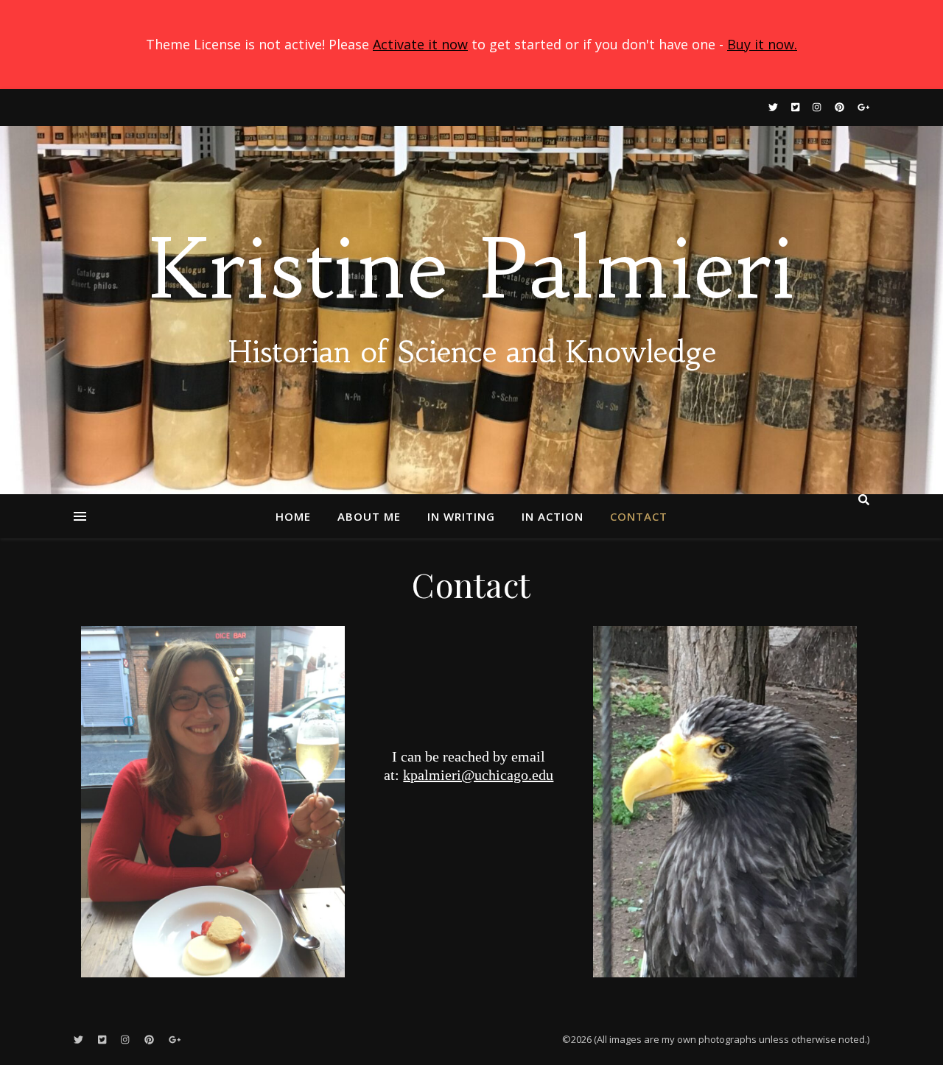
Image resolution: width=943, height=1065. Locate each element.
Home (293, 516)
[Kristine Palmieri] (471, 310)
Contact (638, 516)
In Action (552, 516)
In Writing (461, 516)
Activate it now (420, 44)
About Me (369, 516)
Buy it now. (762, 44)
